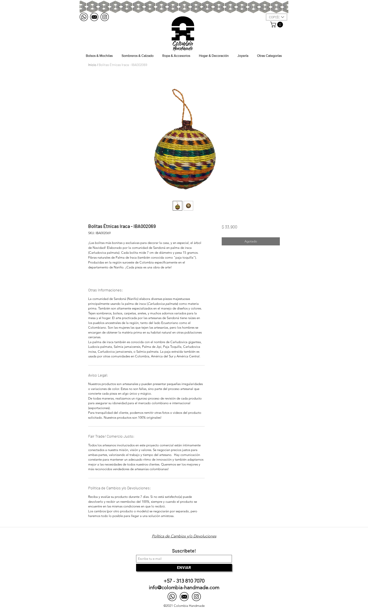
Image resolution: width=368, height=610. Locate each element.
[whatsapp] (84, 17)
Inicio (92, 65)
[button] (277, 24)
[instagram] (105, 17)
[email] (94, 17)
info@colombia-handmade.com (184, 587)
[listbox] (276, 17)
